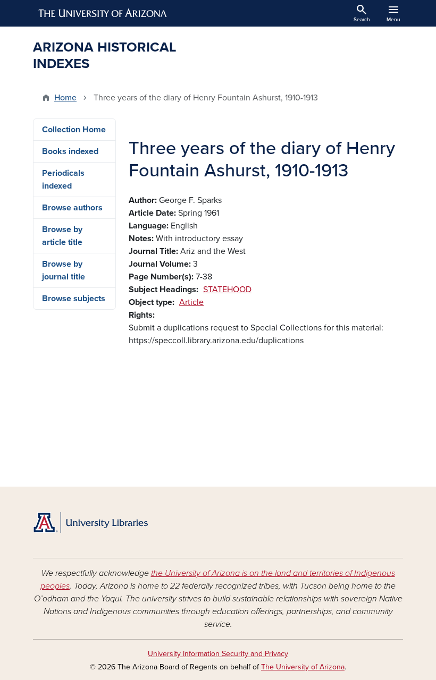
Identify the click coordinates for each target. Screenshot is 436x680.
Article (191, 302)
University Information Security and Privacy (218, 653)
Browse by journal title (63, 270)
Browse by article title (62, 236)
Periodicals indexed (63, 179)
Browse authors (72, 207)
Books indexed (70, 151)
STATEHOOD (227, 289)
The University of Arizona (303, 667)
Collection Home (74, 129)
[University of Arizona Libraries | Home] (90, 522)
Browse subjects (73, 298)
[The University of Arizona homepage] (103, 13)
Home (65, 97)
